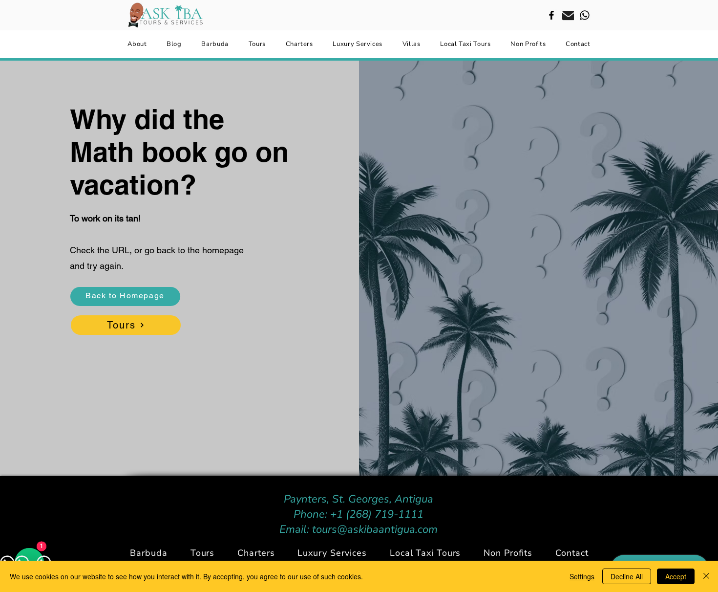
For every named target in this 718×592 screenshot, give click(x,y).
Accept (675, 576)
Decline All (627, 576)
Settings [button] (582, 576)
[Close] (706, 576)
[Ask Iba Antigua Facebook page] (551, 15)
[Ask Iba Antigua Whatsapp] (585, 15)
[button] (256, 553)
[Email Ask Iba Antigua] (568, 15)
